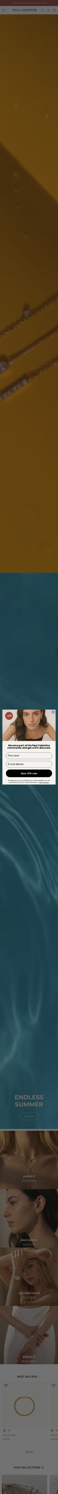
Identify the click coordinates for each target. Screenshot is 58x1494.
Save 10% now (29, 773)
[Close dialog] (53, 712)
